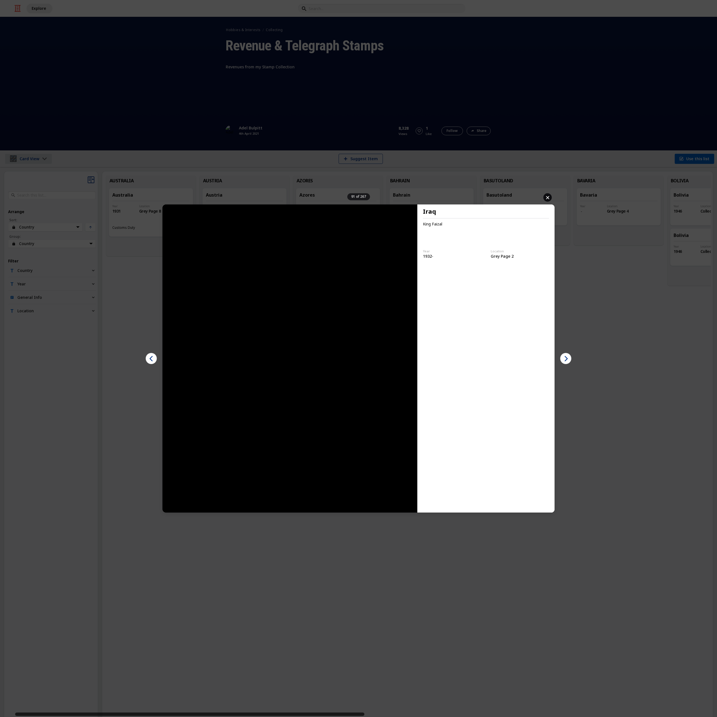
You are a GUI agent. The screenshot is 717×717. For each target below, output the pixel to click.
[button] (151, 358)
